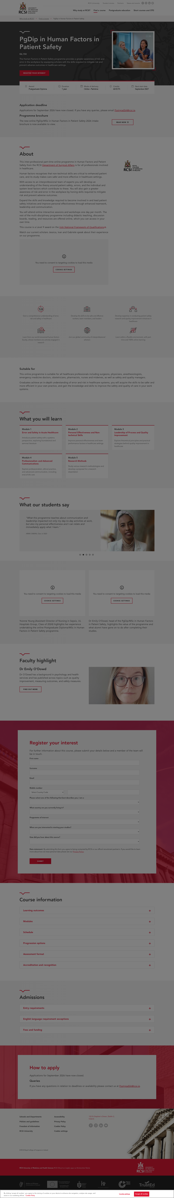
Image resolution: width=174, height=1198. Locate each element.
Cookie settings (124, 1194)
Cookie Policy (30, 1195)
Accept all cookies (141, 1194)
